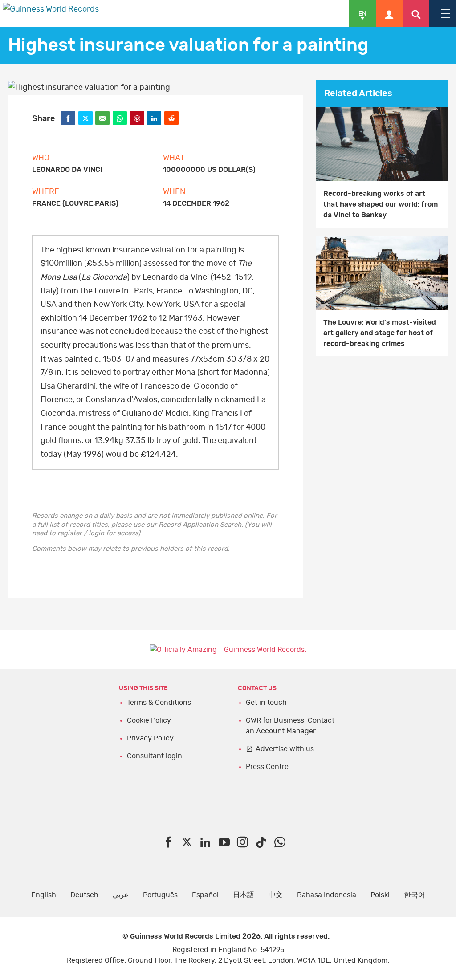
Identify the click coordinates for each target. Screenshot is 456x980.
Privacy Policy (150, 738)
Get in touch (266, 702)
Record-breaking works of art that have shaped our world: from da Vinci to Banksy (380, 204)
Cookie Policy (149, 720)
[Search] (416, 13)
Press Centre (267, 766)
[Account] (389, 13)
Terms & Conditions (159, 702)
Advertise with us (285, 748)
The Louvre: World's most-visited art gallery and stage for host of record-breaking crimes (379, 333)
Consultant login (154, 756)
